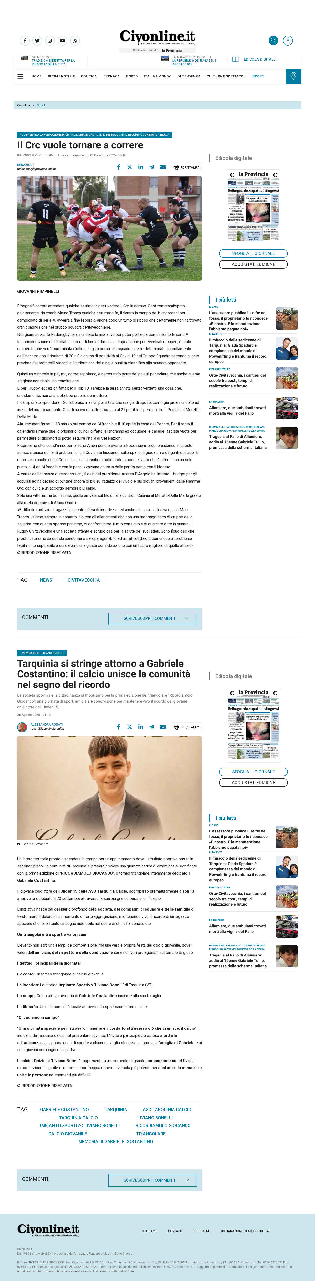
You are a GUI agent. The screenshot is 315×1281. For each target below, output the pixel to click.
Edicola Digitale (259, 59)
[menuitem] (36, 76)
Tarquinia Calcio (78, 1117)
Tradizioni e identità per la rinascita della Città (53, 62)
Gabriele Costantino (64, 1109)
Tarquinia (116, 1109)
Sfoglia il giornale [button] (253, 253)
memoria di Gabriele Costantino (116, 1141)
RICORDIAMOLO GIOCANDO (163, 1125)
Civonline (23, 105)
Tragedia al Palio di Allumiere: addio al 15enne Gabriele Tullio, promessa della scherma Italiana (238, 442)
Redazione (25, 165)
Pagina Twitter (37, 41)
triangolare (151, 1133)
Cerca (273, 41)
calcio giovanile (67, 1133)
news (46, 580)
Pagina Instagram (50, 41)
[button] (288, 41)
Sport (41, 105)
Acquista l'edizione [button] (253, 264)
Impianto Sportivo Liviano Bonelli (80, 1125)
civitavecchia (84, 580)
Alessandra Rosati (47, 725)
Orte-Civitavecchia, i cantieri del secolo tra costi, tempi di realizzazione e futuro (237, 380)
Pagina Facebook (25, 41)
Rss (75, 41)
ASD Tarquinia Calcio (167, 1109)
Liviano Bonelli (155, 1117)
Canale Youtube (62, 41)
